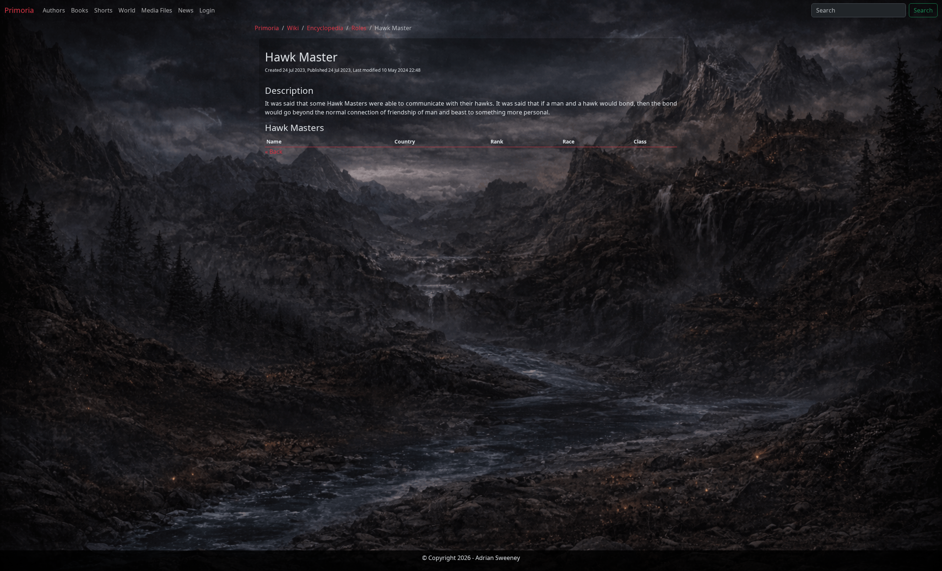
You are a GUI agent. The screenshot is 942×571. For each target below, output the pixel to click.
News (186, 10)
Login (207, 10)
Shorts (103, 10)
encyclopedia (325, 28)
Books (79, 10)
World (126, 10)
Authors (54, 10)
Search (923, 10)
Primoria (19, 10)
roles (358, 28)
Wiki (293, 28)
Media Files (156, 10)
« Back (274, 152)
